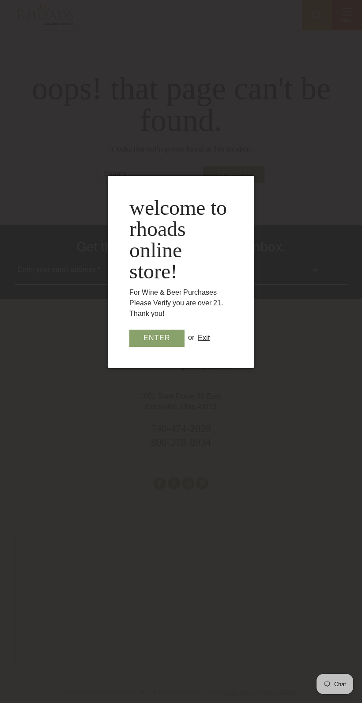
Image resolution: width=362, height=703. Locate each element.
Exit (204, 337)
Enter (156, 338)
